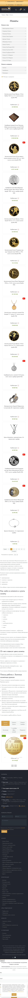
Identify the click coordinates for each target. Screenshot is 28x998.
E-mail (1, 978)
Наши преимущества (6, 935)
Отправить (4, 831)
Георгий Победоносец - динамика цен (10, 925)
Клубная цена (13, 104)
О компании (5, 930)
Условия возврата (6, 895)
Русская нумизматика (6, 860)
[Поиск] (16, 10)
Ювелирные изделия (6, 866)
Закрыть (2, 960)
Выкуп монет (5, 889)
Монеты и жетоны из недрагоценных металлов (12, 870)
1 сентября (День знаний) (7, 856)
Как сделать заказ (6, 882)
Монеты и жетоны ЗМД (7, 847)
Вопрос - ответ (5, 891)
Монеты (4, 897)
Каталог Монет (5, 841)
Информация (5, 877)
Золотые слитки (5, 852)
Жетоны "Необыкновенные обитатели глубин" (12, 862)
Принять (14, 994)
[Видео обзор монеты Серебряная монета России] (24, 454)
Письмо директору (6, 937)
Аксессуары (4, 854)
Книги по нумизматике (7, 871)
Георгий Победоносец (7, 849)
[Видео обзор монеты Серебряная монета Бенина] (24, 486)
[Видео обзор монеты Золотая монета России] (24, 142)
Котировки (4, 927)
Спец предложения (6, 908)
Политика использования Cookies (9, 901)
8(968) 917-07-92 (14, 806)
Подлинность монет (6, 884)
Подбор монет (5, 911)
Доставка (4, 880)
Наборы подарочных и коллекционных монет (11, 868)
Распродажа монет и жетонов (8, 914)
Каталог (3, 838)
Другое (3, 873)
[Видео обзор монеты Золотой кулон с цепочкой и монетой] (24, 298)
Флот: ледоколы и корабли (8, 864)
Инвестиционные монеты (7, 843)
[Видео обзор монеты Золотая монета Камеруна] (25, 738)
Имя (1, 972)
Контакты (4, 933)
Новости (3, 918)
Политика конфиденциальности (8, 899)
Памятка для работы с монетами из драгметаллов (12, 893)
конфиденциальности (20, 991)
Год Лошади (4, 858)
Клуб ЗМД (4, 885)
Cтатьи (3, 923)
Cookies (9, 991)
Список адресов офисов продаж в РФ (11, 788)
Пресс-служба (5, 939)
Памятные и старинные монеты (8, 845)
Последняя (14, 551)
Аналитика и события (6, 921)
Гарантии (4, 887)
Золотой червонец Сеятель (8, 850)
